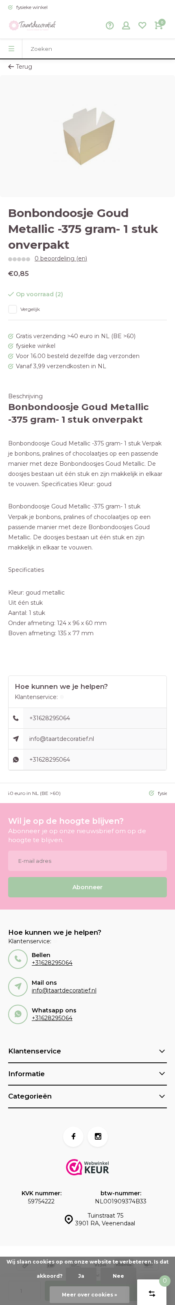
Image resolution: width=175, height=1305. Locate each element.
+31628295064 (49, 718)
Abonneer (87, 887)
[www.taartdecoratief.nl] (32, 26)
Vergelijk (30, 309)
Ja (81, 1276)
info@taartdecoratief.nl (61, 739)
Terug (24, 66)
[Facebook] (73, 1137)
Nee (118, 1276)
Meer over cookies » (89, 1295)
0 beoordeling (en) (61, 258)
